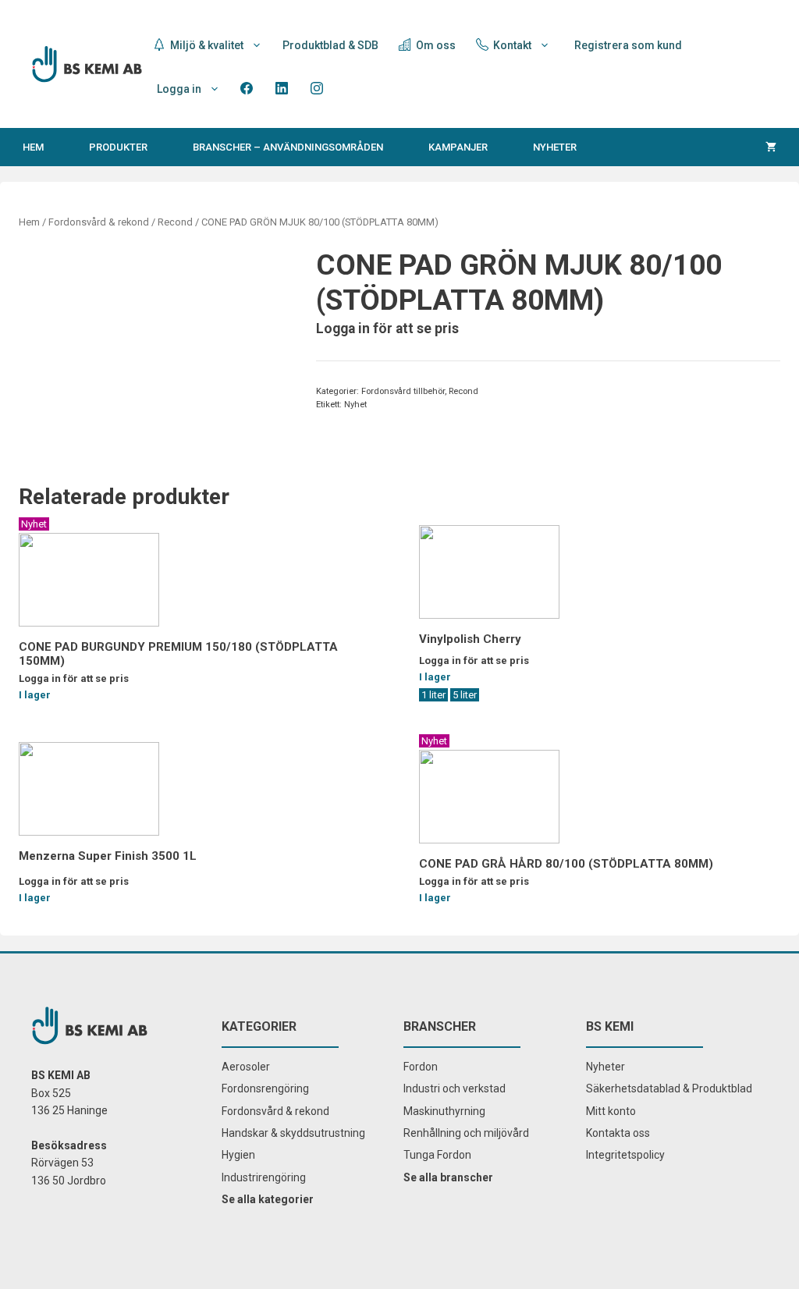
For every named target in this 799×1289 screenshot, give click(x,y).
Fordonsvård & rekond (98, 222)
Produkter (118, 147)
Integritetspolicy (625, 1155)
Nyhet (355, 404)
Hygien (238, 1155)
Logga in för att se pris (387, 328)
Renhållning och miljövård (466, 1133)
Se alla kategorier (268, 1199)
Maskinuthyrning (444, 1111)
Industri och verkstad (454, 1088)
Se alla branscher (448, 1177)
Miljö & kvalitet (205, 45)
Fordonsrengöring (265, 1088)
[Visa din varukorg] (771, 147)
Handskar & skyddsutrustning (293, 1133)
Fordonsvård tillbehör (403, 391)
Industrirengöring (264, 1177)
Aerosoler (246, 1066)
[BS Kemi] (87, 63)
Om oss (435, 45)
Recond (175, 222)
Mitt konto (611, 1111)
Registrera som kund (628, 45)
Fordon (420, 1066)
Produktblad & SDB (330, 45)
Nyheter (555, 147)
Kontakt (511, 45)
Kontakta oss (618, 1133)
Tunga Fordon (437, 1155)
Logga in (179, 89)
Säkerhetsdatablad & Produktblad (669, 1088)
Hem (33, 147)
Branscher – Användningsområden (288, 147)
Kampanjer (458, 147)
